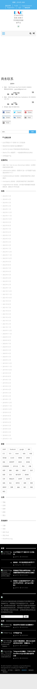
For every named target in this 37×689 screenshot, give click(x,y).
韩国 (31, 487)
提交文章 (8, 6)
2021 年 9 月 (7, 301)
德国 (17, 470)
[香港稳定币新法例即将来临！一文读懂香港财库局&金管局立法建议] (6, 573)
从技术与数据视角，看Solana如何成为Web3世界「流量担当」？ (24, 642)
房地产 (24, 470)
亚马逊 (4, 458)
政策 (4, 512)
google (22, 449)
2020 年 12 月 (7, 330)
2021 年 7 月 (7, 307)
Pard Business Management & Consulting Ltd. (16, 667)
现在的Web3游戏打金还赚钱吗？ (13, 146)
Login (19, 8)
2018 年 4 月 (7, 429)
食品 (4, 491)
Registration (10, 8)
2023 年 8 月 (7, 225)
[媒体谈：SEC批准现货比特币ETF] (6, 562)
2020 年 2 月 (7, 360)
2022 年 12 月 (7, 252)
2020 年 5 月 (7, 350)
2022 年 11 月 (7, 255)
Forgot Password (27, 6)
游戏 (4, 483)
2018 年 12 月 (7, 403)
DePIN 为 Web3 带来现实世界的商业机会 (16, 149)
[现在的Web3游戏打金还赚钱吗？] (6, 625)
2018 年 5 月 (7, 425)
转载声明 (17, 670)
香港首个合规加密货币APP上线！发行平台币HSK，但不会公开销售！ (24, 583)
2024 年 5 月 (7, 196)
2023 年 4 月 (7, 239)
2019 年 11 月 (7, 366)
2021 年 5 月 (7, 314)
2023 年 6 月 (7, 232)
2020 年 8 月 (7, 340)
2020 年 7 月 (7, 343)
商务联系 (24, 670)
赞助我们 (5, 672)
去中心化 (15, 466)
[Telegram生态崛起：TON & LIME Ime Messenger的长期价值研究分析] (6, 654)
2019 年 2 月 (7, 396)
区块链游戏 (6, 466)
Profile (16, 6)
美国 (25, 483)
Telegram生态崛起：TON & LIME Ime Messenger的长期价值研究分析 (24, 654)
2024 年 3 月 (7, 203)
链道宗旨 (3, 670)
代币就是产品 (7, 156)
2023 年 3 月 (7, 242)
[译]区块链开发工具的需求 (25, 181)
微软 (10, 470)
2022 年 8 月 (7, 265)
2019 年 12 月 (7, 363)
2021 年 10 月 (7, 298)
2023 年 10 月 (7, 219)
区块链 (28, 462)
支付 (10, 474)
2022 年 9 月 (7, 262)
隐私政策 (27, 8)
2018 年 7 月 (7, 419)
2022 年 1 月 (7, 288)
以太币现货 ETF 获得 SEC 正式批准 (14, 142)
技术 (31, 470)
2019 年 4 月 (7, 389)
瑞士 (10, 483)
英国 (31, 483)
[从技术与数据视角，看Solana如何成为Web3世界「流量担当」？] (6, 643)
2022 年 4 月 (7, 278)
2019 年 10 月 (7, 370)
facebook (13, 449)
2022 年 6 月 (7, 271)
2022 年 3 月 (7, 281)
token (17, 453)
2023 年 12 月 (7, 212)
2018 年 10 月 (7, 409)
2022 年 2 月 (7, 284)
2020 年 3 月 (7, 357)
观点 (4, 515)
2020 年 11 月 (7, 334)
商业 (23, 466)
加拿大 (20, 462)
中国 (30, 453)
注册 (4, 525)
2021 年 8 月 (7, 304)
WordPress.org (7, 539)
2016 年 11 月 (7, 439)
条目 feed (6, 532)
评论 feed (6, 535)
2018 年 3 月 (7, 432)
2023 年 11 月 (7, 216)
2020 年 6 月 (7, 347)
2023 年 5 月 (7, 235)
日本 (4, 479)
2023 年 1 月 (7, 248)
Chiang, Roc (18, 565)
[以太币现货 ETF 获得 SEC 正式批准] (6, 553)
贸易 (11, 487)
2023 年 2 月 (7, 245)
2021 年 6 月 (7, 311)
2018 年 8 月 (7, 416)
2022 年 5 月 (7, 275)
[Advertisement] (18, 55)
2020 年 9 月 (7, 337)
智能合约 (11, 479)
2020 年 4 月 (7, 353)
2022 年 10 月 (7, 258)
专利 (24, 453)
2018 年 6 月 (7, 422)
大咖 (30, 466)
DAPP (4, 449)
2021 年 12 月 (7, 291)
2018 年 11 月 (7, 406)
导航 (4, 502)
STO (10, 453)
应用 (4, 470)
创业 (4, 462)
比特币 (20, 479)
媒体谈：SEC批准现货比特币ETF (24, 562)
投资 (4, 474)
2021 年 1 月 (7, 327)
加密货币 (11, 462)
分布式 (28, 458)
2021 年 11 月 (7, 294)
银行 (25, 487)
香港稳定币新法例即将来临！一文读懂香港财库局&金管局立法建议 (24, 571)
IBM (29, 449)
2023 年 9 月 (7, 222)
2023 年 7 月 (7, 229)
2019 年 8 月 (7, 376)
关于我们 (10, 670)
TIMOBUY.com (23, 668)
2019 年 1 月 (7, 399)
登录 (4, 529)
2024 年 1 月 (7, 209)
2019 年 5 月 (7, 386)
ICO (4, 453)
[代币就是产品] (6, 633)
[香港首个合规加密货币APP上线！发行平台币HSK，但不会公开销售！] (6, 581)
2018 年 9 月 (7, 412)
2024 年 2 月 (7, 206)
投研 (4, 509)
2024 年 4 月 (7, 199)
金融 (18, 487)
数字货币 (18, 474)
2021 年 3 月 (7, 321)
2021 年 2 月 (7, 324)
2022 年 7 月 (7, 268)
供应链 (20, 458)
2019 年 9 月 (7, 373)
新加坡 (27, 474)
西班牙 (4, 487)
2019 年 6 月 (7, 383)
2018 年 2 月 (7, 435)
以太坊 (12, 458)
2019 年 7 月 (7, 380)
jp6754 (17, 557)
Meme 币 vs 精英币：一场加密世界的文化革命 (18, 152)
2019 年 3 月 (7, 393)
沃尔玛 (28, 479)
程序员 (18, 483)
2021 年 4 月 (7, 317)
